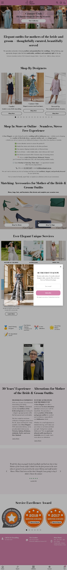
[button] (61, 267)
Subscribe (48, 293)
